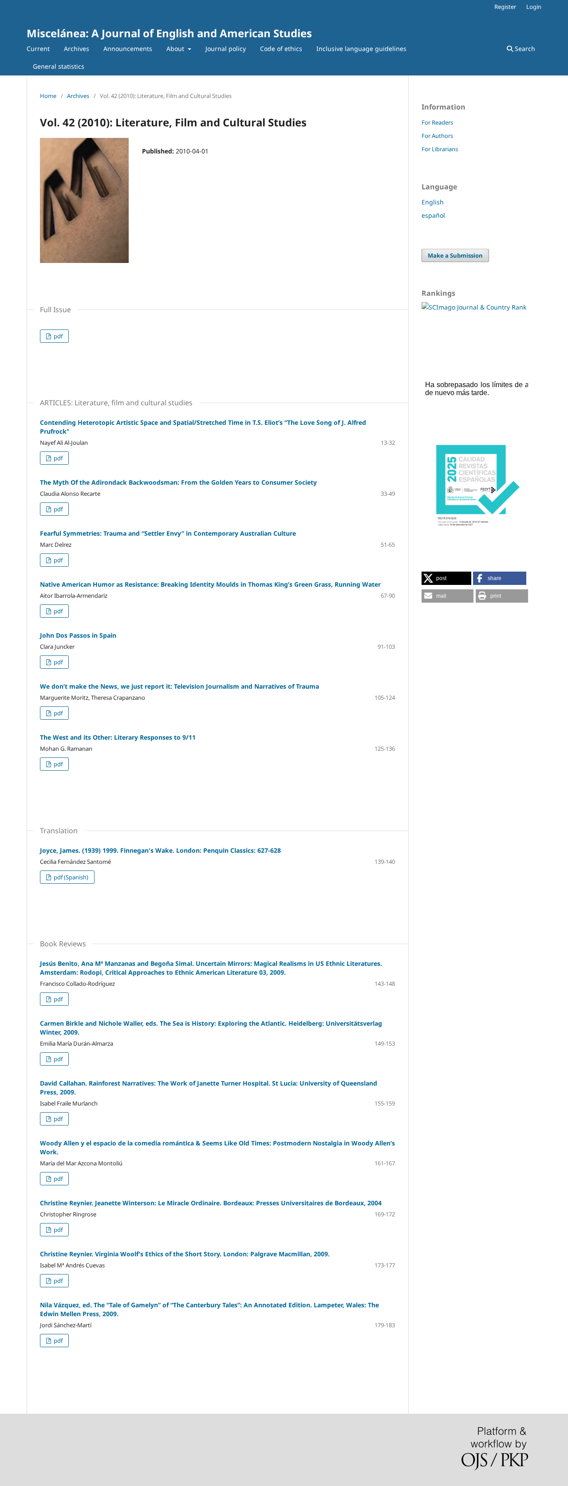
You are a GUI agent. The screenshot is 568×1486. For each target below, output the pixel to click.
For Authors (437, 136)
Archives (76, 48)
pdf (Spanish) (70, 877)
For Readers (437, 122)
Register (505, 7)
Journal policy (225, 48)
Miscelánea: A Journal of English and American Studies (169, 33)
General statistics (58, 66)
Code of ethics (281, 48)
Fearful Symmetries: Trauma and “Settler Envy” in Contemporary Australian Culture (168, 533)
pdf (57, 336)
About (176, 48)
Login (533, 7)
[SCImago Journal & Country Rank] (474, 307)
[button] (446, 578)
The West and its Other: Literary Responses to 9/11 (118, 737)
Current (38, 48)
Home (48, 96)
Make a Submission (455, 255)
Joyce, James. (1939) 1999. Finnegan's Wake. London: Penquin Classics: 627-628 (160, 850)
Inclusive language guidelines (361, 48)
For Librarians (440, 149)
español (433, 215)
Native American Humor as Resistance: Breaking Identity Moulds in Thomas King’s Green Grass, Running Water (210, 584)
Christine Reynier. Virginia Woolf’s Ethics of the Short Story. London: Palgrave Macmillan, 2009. (185, 1254)
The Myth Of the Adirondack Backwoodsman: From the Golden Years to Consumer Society (178, 482)
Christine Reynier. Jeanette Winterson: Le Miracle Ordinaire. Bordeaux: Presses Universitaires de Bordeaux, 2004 (211, 1203)
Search (524, 48)
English (433, 202)
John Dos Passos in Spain (78, 635)
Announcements (127, 48)
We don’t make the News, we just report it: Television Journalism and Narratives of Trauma (179, 686)
